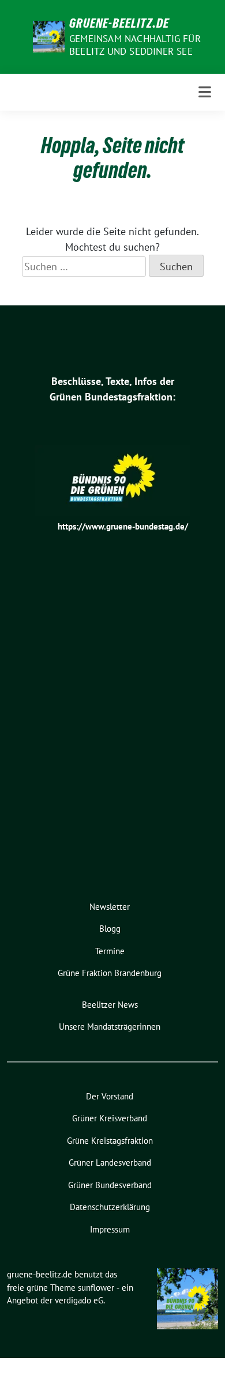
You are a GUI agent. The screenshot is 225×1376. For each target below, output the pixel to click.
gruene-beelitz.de (119, 23)
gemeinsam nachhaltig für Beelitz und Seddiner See (135, 45)
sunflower (96, 1287)
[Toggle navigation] (205, 92)
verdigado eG (79, 1300)
